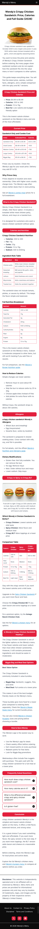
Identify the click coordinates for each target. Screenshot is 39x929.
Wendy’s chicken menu (21, 623)
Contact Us (17, 908)
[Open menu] (37, 2)
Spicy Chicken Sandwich (25, 594)
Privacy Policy (29, 908)
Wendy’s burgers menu (15, 864)
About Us (8, 908)
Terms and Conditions (24, 912)
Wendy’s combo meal (16, 193)
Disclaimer (10, 912)
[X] (14, 918)
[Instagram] (19, 918)
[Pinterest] (25, 918)
